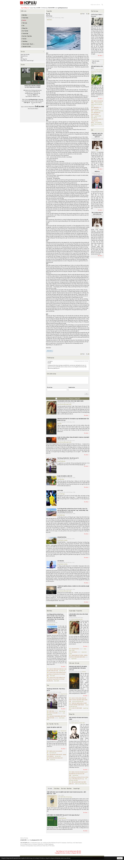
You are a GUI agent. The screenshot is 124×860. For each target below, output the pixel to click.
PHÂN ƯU (97, 171)
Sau (87, 13)
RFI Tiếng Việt (24, 59)
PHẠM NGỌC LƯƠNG (62, 540)
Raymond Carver (24, 56)
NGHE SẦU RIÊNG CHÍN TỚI (64, 476)
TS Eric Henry (69, 797)
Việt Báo (97, 227)
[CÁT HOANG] (51, 565)
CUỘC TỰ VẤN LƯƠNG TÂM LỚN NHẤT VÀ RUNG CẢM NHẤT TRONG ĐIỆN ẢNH (78, 700)
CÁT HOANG (60, 560)
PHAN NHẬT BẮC (52, 752)
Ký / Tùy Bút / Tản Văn (52, 724)
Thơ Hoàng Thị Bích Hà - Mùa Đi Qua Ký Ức (68, 458)
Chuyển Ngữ (76, 788)
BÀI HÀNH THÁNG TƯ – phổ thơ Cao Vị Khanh (97, 121)
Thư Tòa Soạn (94, 11)
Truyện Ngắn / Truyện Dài (75, 610)
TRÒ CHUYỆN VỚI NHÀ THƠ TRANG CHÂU (78, 718)
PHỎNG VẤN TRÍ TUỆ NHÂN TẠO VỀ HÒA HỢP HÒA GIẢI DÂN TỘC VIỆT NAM (78, 774)
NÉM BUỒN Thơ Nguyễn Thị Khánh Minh (95, 114)
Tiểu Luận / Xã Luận (74, 663)
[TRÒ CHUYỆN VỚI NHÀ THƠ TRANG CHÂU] (74, 731)
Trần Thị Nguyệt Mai (75, 722)
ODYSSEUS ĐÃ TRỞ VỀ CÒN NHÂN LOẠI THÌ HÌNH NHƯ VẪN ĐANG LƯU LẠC (78, 668)
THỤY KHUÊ (52, 675)
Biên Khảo (49, 610)
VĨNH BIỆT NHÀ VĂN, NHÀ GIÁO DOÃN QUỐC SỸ (97, 135)
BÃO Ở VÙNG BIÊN (53, 712)
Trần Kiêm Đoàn (60, 479)
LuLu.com (40, 99)
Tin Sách (50, 788)
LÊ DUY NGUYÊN (99, 69)
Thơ (48, 685)
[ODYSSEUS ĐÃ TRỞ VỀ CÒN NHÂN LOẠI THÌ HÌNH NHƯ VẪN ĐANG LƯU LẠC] (51, 426)
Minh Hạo (59, 423)
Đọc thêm (86, 415)
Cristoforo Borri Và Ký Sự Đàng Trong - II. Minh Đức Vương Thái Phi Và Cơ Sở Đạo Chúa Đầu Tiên (56, 679)
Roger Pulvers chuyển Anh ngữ (27, 60)
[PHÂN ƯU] (97, 182)
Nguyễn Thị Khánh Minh (98, 110)
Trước (83, 13)
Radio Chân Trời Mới (25, 54)
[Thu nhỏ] (47, 14)
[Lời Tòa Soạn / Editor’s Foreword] (97, 21)
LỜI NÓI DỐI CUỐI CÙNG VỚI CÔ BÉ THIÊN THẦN (70, 401)
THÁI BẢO (49, 19)
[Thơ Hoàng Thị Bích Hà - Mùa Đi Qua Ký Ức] (51, 465)
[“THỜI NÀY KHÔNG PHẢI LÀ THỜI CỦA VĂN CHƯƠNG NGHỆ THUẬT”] (51, 590)
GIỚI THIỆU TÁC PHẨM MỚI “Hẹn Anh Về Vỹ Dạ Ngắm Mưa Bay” (63, 815)
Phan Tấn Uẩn (52, 759)
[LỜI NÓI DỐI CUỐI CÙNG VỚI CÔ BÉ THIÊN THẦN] (51, 407)
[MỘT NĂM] (51, 498)
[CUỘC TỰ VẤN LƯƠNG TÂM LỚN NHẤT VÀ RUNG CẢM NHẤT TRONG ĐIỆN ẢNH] (51, 440)
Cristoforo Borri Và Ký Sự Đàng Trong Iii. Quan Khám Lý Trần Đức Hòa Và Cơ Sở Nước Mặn (56, 674)
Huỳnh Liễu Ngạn (61, 493)
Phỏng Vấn (71, 714)
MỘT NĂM (60, 490)
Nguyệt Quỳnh (73, 658)
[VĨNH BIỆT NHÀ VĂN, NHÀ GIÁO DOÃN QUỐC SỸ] (97, 145)
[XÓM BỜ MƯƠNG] (51, 540)
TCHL (97, 150)
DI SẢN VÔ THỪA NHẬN (76, 708)
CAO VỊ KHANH (98, 122)
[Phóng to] (49, 14)
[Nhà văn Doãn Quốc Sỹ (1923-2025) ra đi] (97, 222)
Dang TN (95, 117)
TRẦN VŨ (77, 783)
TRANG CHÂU (82, 722)
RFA (22, 57)
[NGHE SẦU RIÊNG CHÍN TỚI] (51, 480)
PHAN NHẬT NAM (83, 783)
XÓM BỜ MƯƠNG (61, 537)
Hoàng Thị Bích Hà (61, 461)
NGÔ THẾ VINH (61, 515)
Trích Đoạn (56, 788)
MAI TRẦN (76, 780)
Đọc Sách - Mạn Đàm (66, 788)
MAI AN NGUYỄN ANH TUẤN (64, 404)
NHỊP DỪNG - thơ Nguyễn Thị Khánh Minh (96, 109)
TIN (92, 130)
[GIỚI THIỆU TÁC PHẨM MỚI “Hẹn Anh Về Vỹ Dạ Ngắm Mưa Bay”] (52, 821)
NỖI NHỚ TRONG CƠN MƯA (97, 67)
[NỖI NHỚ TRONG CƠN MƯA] (96, 79)
